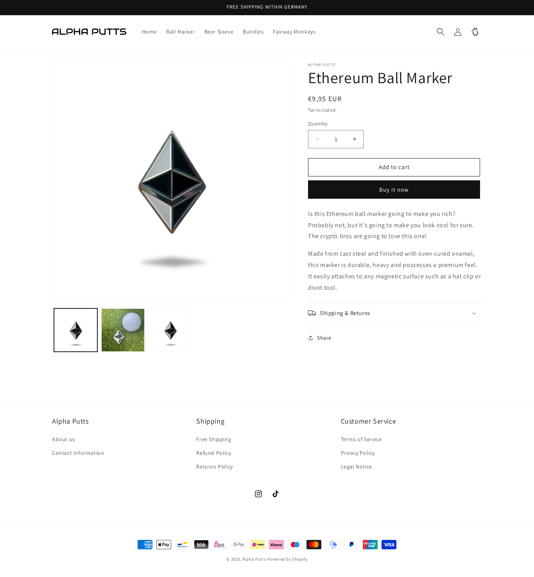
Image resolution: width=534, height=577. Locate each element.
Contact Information (78, 452)
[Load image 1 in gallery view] (75, 330)
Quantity (318, 123)
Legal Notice (356, 466)
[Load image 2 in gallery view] (123, 330)
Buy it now (394, 189)
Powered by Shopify (287, 559)
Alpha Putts (254, 559)
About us (63, 438)
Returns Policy (214, 466)
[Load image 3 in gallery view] (170, 330)
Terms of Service (361, 438)
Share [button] (324, 337)
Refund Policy (213, 452)
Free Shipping (213, 438)
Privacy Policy (358, 452)
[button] (440, 31)
